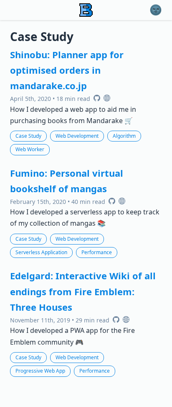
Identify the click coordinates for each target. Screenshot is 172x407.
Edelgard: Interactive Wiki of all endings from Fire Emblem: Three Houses (83, 291)
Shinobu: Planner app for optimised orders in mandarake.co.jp (67, 70)
